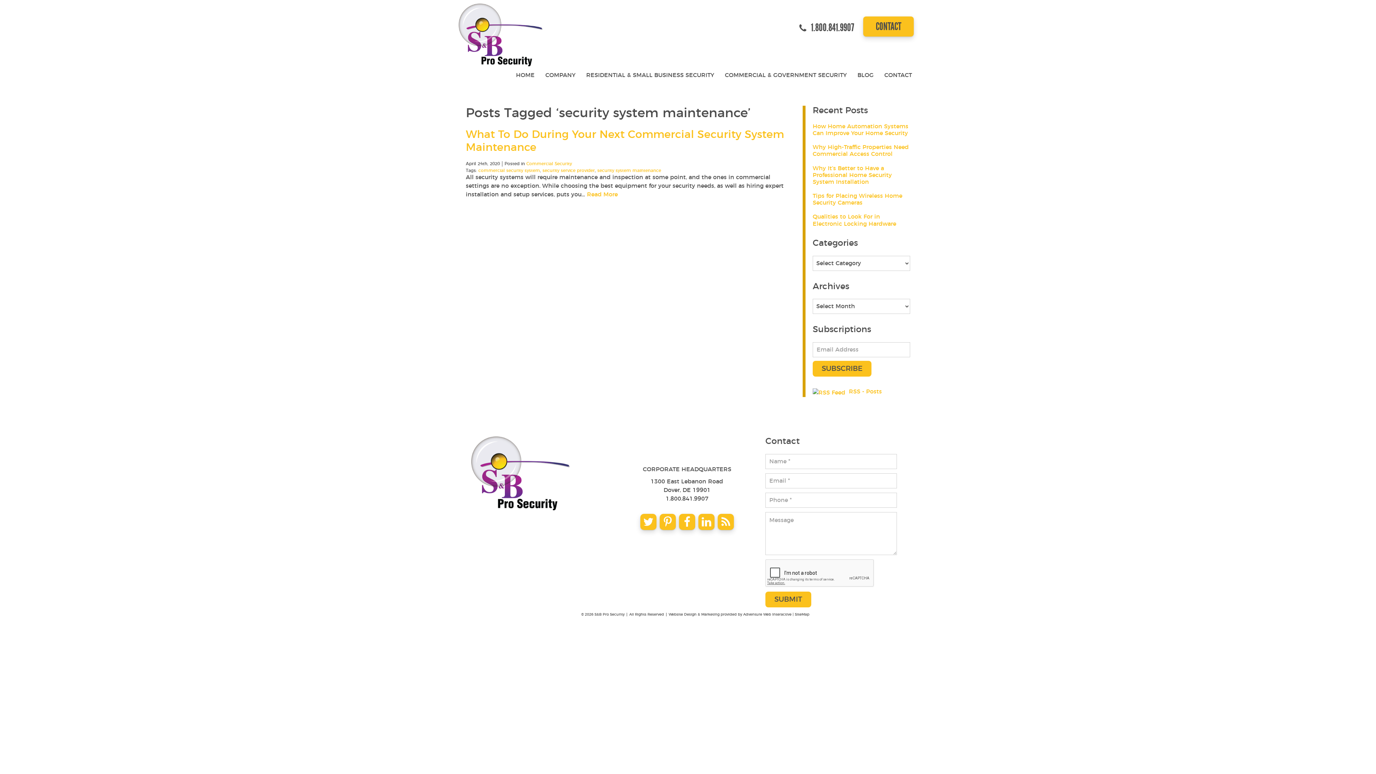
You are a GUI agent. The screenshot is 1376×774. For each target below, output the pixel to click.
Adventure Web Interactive (767, 614)
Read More (602, 194)
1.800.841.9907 (687, 499)
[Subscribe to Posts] (830, 392)
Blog (865, 75)
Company (560, 75)
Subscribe (842, 368)
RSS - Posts (865, 392)
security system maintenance (629, 170)
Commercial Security (549, 164)
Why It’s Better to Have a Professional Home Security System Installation (852, 175)
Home (525, 75)
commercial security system (509, 170)
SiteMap (802, 614)
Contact (888, 26)
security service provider (569, 170)
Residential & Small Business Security (650, 75)
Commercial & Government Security (786, 75)
